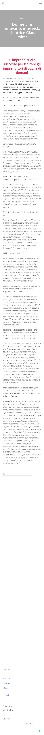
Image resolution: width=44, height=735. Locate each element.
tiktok (6, 695)
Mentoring (8, 710)
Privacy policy (29, 723)
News (22, 18)
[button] (40, 3)
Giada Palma (8, 78)
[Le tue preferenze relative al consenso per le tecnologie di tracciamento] (40, 731)
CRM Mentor (7, 719)
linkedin (6, 688)
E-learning (8, 706)
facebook (6, 678)
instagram (6, 683)
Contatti (7, 669)
